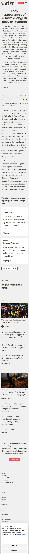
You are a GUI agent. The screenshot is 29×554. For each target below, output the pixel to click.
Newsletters (4, 514)
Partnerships (4, 502)
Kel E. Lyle (4, 432)
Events (3, 517)
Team (2, 495)
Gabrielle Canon (5, 398)
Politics (3, 473)
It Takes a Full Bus (8, 429)
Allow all (14, 546)
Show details (20, 541)
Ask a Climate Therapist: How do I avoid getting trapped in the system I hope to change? (14, 334)
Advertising (4, 521)
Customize (14, 550)
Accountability (5, 477)
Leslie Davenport (5, 340)
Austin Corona (5, 411)
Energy (3, 471)
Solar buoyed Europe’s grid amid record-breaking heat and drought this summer (13, 406)
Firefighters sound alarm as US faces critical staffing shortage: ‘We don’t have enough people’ (13, 392)
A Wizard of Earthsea (15, 74)
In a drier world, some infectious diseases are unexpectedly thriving (10, 419)
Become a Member (6, 519)
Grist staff (4, 292)
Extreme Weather (5, 480)
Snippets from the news (11, 286)
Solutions (4, 475)
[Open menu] (26, 3)
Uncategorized (12, 292)
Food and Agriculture (7, 482)
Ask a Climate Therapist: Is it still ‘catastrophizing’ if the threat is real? (13, 358)
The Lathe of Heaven (19, 31)
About (3, 492)
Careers (3, 499)
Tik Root (7, 326)
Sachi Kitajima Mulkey (7, 424)
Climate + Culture (23, 95)
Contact (3, 497)
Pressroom (4, 504)
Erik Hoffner (4, 87)
